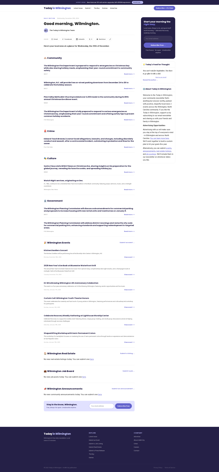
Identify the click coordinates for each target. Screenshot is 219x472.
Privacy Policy (158, 467)
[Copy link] (110, 39)
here (92, 359)
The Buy (97, 8)
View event (128, 257)
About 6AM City (139, 440)
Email (56, 39)
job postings (151, 154)
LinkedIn (81, 39)
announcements (149, 151)
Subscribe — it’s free (164, 8)
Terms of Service (170, 467)
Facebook (68, 39)
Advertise (113, 8)
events (168, 148)
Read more (128, 74)
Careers (136, 447)
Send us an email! (160, 77)
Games (105, 8)
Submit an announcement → (123, 389)
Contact (136, 450)
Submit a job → (129, 371)
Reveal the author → (150, 80)
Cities (136, 444)
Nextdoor (102, 39)
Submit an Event (94, 440)
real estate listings (163, 151)
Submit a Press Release (97, 450)
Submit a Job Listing (96, 444)
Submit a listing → (127, 353)
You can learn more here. (159, 138)
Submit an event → (127, 242)
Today (57, 8)
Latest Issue (78, 8)
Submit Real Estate (95, 447)
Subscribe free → (158, 45)
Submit (88, 8)
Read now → (137, 2)
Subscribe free (123, 406)
